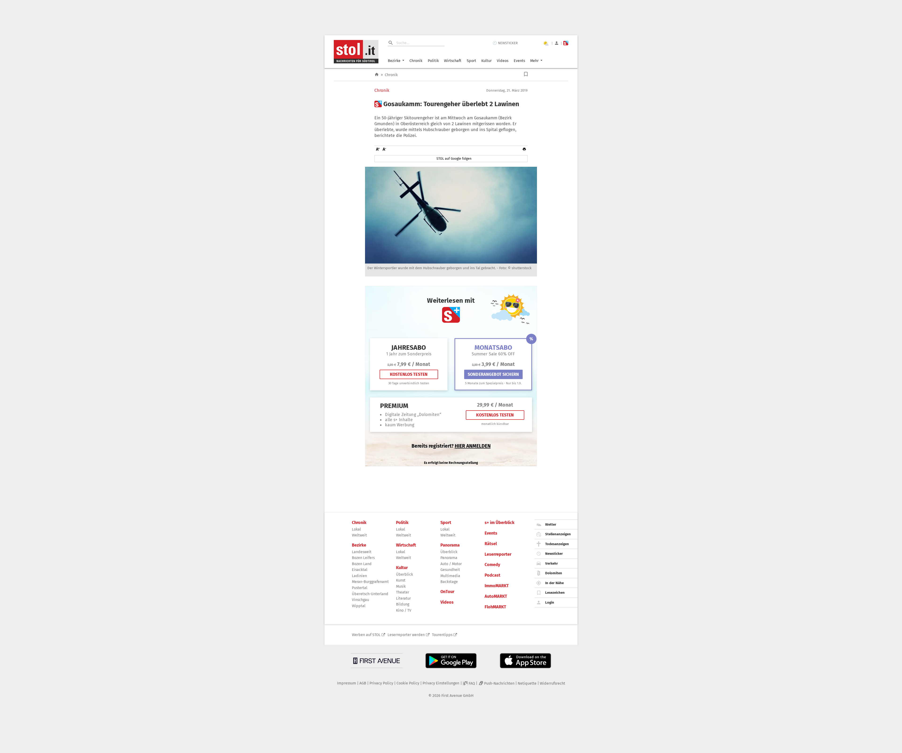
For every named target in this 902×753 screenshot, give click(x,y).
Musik (401, 586)
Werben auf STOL (366, 635)
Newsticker (554, 553)
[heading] (451, 104)
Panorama (450, 545)
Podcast (492, 575)
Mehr (534, 60)
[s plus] (565, 43)
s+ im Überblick (499, 522)
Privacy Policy (381, 683)
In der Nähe (554, 583)
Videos (502, 60)
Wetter (550, 524)
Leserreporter (498, 554)
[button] (526, 74)
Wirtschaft (452, 60)
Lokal (356, 529)
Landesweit (361, 552)
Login (549, 602)
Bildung (402, 604)
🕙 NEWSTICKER (505, 43)
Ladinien (359, 576)
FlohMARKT (495, 607)
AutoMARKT (496, 596)
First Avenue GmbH (457, 695)
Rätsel (491, 543)
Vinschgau (360, 600)
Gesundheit (450, 569)
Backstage (449, 581)
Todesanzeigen (557, 544)
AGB (362, 683)
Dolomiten (553, 573)
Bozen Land (362, 564)
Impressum (346, 683)
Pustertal (359, 588)
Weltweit (359, 535)
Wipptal (358, 606)
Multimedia (450, 576)
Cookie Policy (408, 683)
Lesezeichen (555, 592)
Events (519, 60)
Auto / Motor (451, 564)
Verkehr (551, 563)
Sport (471, 60)
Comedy (492, 564)
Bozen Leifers (363, 557)
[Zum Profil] (556, 43)
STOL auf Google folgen (453, 159)
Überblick (404, 574)
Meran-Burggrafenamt (370, 581)
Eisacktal (359, 569)
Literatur (403, 598)
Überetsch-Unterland (370, 594)
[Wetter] (545, 43)
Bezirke (394, 60)
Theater (402, 592)
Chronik (415, 60)
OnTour (447, 591)
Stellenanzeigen (558, 534)
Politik (433, 60)
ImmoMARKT (497, 585)
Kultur (486, 60)
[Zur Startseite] (376, 74)
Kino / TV (403, 610)
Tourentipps (442, 635)
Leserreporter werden (406, 635)
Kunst (400, 580)
